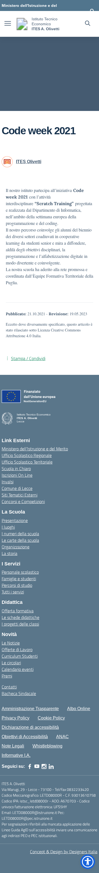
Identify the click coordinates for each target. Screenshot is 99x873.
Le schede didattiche (20, 617)
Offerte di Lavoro (17, 649)
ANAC (62, 736)
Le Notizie (11, 643)
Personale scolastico (20, 572)
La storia (9, 553)
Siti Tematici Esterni (19, 495)
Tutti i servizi (13, 591)
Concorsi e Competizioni (23, 501)
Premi (7, 676)
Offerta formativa (18, 610)
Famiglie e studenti (19, 578)
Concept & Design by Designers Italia (63, 851)
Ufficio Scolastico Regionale (27, 455)
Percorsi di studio (17, 585)
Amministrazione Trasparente (30, 708)
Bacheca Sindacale (19, 693)
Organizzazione (15, 546)
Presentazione (15, 520)
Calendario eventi (18, 669)
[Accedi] (92, 11)
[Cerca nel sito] (87, 23)
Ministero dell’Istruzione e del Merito (35, 448)
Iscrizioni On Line (17, 475)
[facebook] (29, 766)
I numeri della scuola (20, 533)
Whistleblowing (47, 746)
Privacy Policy (15, 718)
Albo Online (78, 708)
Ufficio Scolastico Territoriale (27, 462)
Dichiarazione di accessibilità (30, 727)
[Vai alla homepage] (22, 24)
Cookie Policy (51, 718)
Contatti (9, 687)
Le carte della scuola (20, 540)
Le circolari (11, 662)
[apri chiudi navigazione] (7, 24)
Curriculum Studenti (20, 656)
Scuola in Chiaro (16, 468)
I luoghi (8, 527)
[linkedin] (51, 766)
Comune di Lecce (17, 488)
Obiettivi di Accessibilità (25, 736)
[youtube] (36, 766)
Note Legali (13, 746)
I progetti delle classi (20, 624)
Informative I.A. (16, 755)
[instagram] (44, 766)
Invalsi (7, 481)
